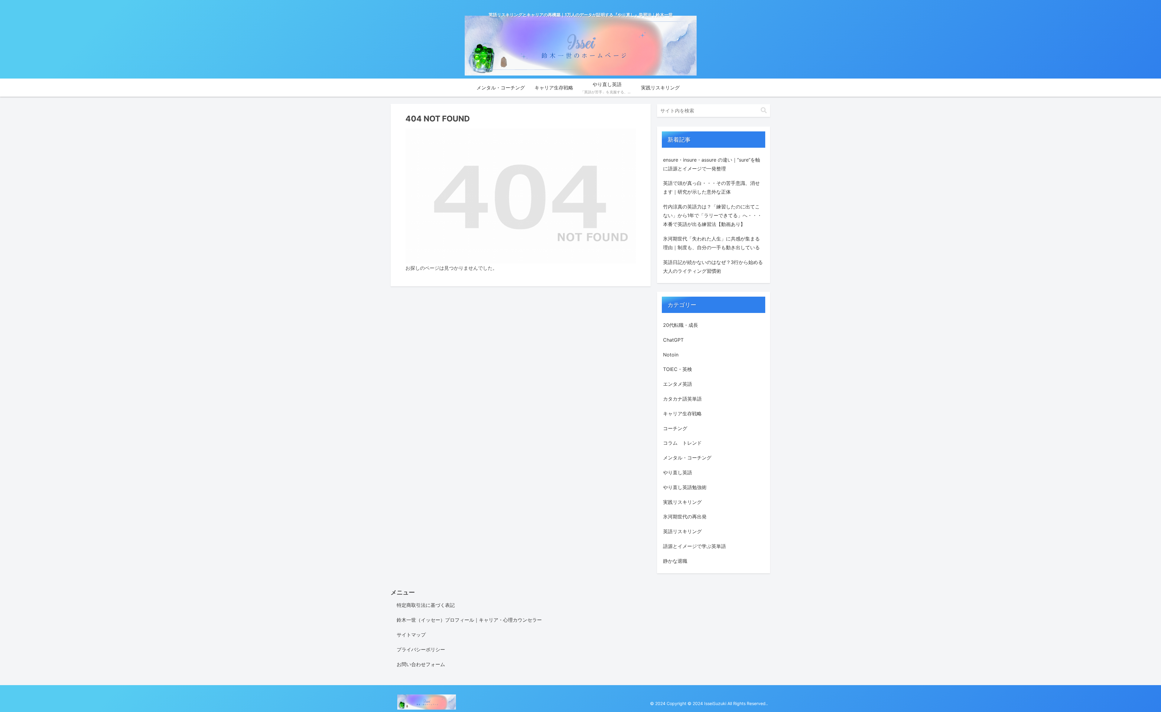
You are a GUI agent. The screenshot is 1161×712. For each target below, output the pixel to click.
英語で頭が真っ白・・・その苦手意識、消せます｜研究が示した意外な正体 (711, 187)
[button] (763, 110)
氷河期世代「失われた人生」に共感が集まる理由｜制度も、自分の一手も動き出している (711, 243)
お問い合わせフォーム (421, 664)
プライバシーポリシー (421, 649)
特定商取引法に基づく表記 (426, 605)
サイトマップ (411, 635)
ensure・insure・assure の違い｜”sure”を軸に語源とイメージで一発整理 (711, 164)
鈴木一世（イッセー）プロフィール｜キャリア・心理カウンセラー (469, 620)
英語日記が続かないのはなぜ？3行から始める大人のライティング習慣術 (713, 266)
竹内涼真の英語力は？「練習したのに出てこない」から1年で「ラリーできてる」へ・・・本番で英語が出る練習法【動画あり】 (712, 215)
